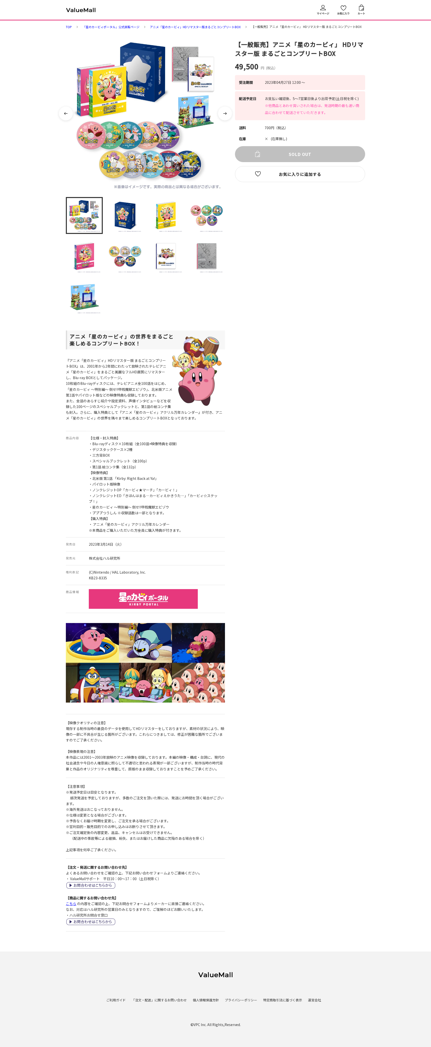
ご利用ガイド (116, 1000)
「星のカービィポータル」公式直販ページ (111, 27)
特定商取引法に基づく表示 (282, 1000)
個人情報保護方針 (206, 1000)
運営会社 (314, 1000)
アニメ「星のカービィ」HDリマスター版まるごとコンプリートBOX (195, 27)
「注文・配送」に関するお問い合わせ (159, 1000)
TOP (69, 27)
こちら (71, 903)
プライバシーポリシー (241, 1000)
